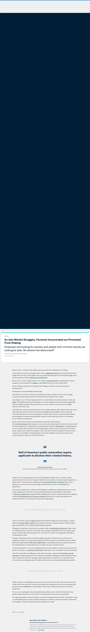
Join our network (80, 7)
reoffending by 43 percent (58, 528)
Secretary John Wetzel (38, 620)
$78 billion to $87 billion (38, 542)
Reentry (6, 336)
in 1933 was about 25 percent (38, 378)
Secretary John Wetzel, (12, 353)
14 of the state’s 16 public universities (52, 482)
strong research (24, 523)
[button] (50, 2)
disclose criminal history (22, 494)
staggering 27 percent (52, 373)
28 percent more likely (35, 550)
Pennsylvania (23, 424)
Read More (41, 630)
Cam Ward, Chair (22, 353)
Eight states (60, 426)
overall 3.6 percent (53, 381)
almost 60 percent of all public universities (32, 496)
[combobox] (75, 2)
